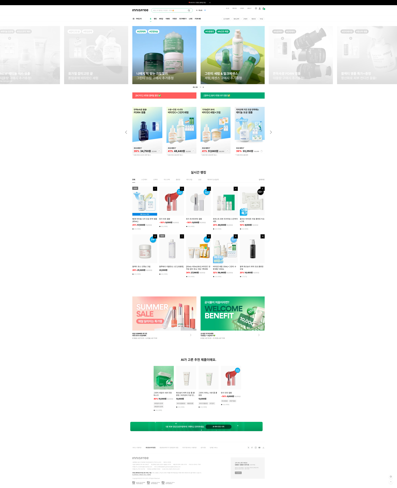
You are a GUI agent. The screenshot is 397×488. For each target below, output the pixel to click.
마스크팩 (167, 180)
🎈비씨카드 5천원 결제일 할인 (197, 2)
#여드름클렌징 (181, 403)
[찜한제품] (256, 8)
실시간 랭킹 (198, 172)
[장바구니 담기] (159, 151)
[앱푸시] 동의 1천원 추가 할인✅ (148, 95)
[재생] (203, 87)
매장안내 (254, 19)
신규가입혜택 (226, 19)
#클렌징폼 (190, 403)
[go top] (391, 482)
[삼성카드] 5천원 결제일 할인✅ (217, 95)
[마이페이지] (259, 8)
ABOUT (249, 8)
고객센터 (242, 8)
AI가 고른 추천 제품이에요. (198, 360)
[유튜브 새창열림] (259, 447)
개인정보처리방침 (150, 447)
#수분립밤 (225, 401)
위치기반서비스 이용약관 (189, 447)
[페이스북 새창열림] (252, 447)
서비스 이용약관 (136, 447)
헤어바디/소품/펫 (213, 180)
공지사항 (203, 447)
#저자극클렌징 (203, 403)
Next (271, 132)
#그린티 (212, 403)
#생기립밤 (233, 401)
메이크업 (189, 180)
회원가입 (234, 8)
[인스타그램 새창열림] (256, 447)
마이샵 (261, 19)
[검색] (189, 10)
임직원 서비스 (214, 447)
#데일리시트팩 (158, 403)
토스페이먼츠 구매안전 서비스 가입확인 (141, 474)
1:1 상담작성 (238, 472)
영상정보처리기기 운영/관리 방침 (169, 447)
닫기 (210, 2)
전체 (133, 180)
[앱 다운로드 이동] (263, 447)
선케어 (155, 180)
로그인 (227, 8)
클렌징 (178, 180)
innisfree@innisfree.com (145, 467)
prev (126, 132)
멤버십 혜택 (236, 19)
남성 (199, 180)
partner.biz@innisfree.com (172, 467)
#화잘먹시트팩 (158, 406)
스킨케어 (144, 180)
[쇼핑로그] (391, 477)
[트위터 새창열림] (248, 447)
